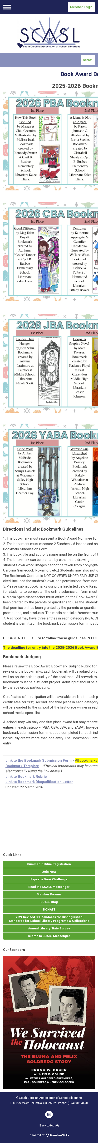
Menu (7, 7)
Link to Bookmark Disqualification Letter (39, 782)
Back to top (47, 1125)
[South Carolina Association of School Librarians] (49, 33)
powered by (37, 1135)
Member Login (81, 7)
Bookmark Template (22, 766)
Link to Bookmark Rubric (26, 776)
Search (88, 60)
